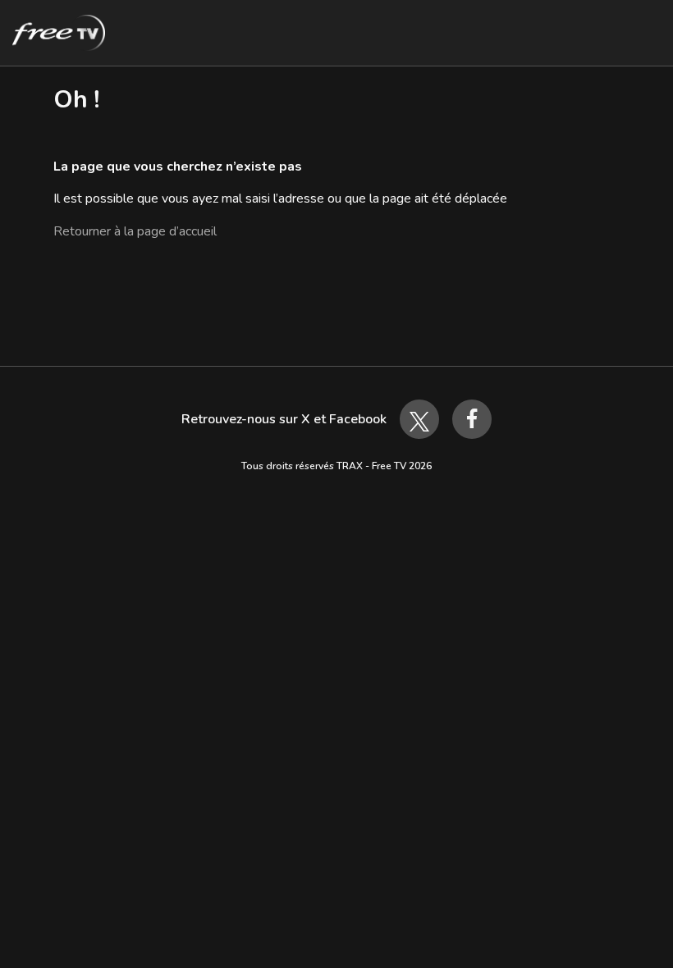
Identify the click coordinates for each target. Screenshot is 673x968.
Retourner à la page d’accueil (135, 231)
